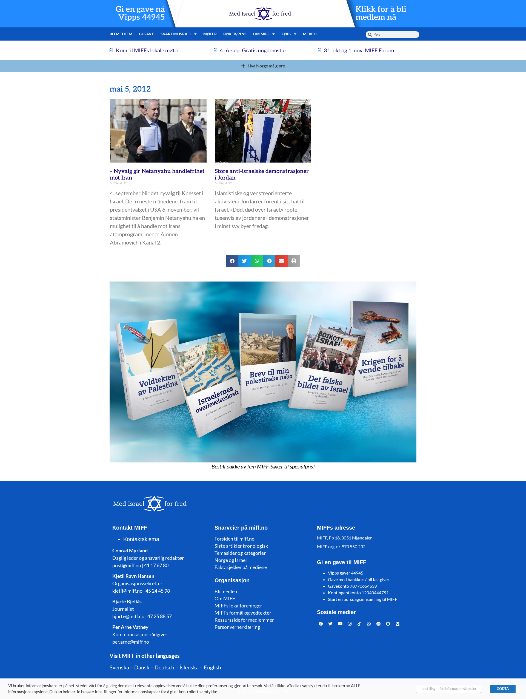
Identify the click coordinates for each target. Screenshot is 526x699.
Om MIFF (225, 598)
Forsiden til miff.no (235, 539)
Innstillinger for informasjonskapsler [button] (448, 688)
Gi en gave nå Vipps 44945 (140, 13)
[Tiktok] (359, 624)
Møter (210, 34)
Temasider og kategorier (240, 553)
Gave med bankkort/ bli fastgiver (358, 579)
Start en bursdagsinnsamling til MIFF (362, 599)
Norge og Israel (231, 560)
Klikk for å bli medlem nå (381, 13)
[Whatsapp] (369, 624)
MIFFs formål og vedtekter (243, 613)
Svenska (119, 667)
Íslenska (189, 667)
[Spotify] (379, 624)
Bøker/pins (235, 34)
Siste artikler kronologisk (241, 546)
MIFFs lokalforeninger (238, 606)
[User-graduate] (398, 624)
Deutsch (164, 667)
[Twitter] (331, 624)
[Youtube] (340, 624)
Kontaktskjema (141, 539)
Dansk (141, 667)
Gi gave (146, 34)
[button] (232, 261)
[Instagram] (350, 624)
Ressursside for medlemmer (244, 620)
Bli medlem (121, 34)
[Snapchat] (388, 624)
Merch (310, 34)
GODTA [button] (503, 688)
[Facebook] (321, 624)
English (212, 667)
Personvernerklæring (237, 627)
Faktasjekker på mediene (241, 567)
